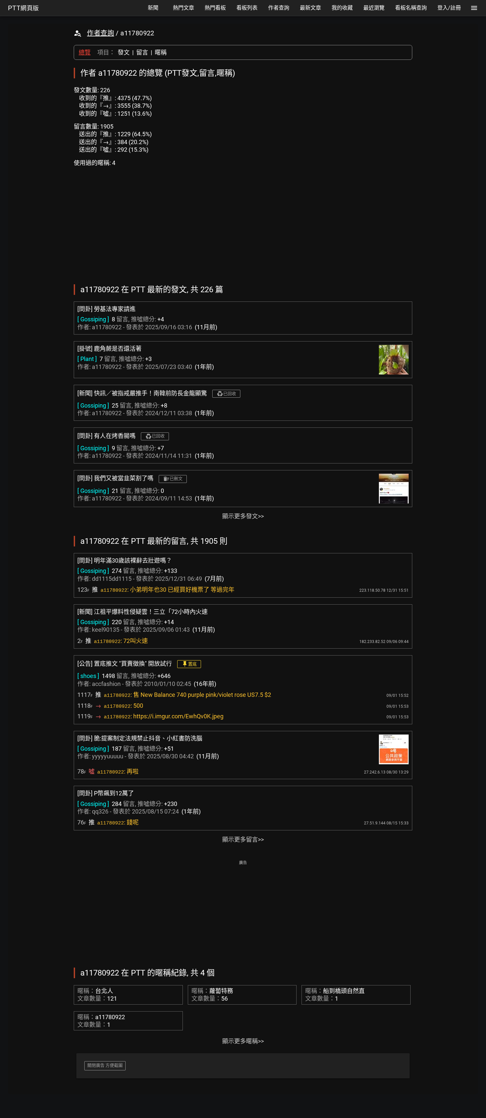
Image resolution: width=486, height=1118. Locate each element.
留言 (142, 52)
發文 (124, 52)
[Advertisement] (243, 913)
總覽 (85, 52)
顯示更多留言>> (243, 839)
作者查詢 (100, 33)
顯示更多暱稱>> (243, 1041)
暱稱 (161, 52)
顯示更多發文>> (243, 516)
